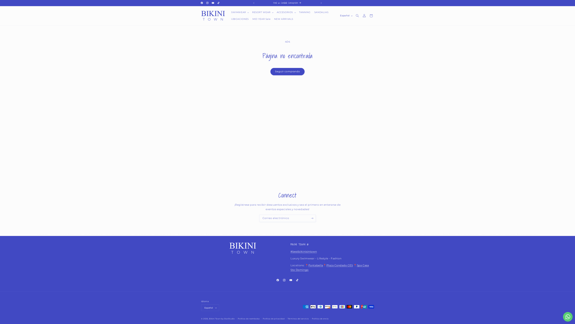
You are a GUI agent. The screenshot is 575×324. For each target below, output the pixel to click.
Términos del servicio (298, 319)
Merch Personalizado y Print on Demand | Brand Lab (440, 234)
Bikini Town (215, 319)
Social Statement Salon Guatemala (304, 234)
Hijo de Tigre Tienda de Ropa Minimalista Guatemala (66, 234)
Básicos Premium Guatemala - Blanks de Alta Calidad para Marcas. (518, 234)
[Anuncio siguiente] (321, 3)
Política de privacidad (274, 319)
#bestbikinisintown (303, 251)
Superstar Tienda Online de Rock (372, 234)
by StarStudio (228, 319)
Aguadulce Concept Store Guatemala (233, 234)
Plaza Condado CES (339, 265)
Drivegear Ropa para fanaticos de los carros (190, 234)
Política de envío (320, 319)
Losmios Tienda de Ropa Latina (93, 234)
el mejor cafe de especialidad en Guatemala (398, 234)
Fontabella (315, 265)
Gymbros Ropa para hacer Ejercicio (165, 234)
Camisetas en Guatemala (489, 234)
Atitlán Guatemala (42, 234)
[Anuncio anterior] (254, 3)
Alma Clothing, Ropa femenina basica (328, 234)
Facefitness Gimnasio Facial (255, 234)
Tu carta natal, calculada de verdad (468, 234)
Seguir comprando (287, 71)
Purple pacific (418, 234)
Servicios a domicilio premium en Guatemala (118, 234)
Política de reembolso (249, 319)
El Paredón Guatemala (213, 234)
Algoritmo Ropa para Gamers (143, 234)
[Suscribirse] (312, 218)
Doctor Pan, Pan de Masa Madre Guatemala (278, 234)
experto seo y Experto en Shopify (351, 234)
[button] (239, 12)
